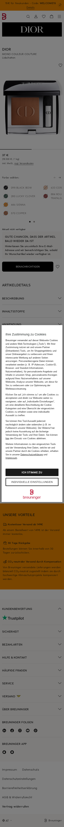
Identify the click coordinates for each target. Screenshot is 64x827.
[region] (32, 413)
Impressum (11, 458)
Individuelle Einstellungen (32, 481)
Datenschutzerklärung (31, 454)
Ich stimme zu (32, 472)
